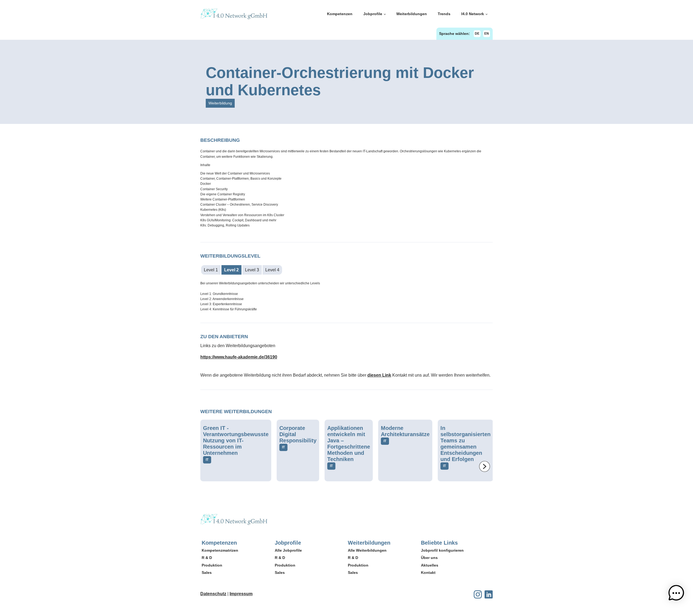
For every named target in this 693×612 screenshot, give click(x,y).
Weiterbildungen (411, 14)
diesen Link (379, 375)
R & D (207, 557)
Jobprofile (372, 14)
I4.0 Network (472, 14)
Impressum (241, 593)
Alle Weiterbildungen (367, 550)
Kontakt (428, 572)
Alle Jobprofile (288, 550)
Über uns (429, 557)
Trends (444, 14)
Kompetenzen (339, 14)
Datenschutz (213, 593)
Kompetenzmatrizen (220, 550)
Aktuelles (429, 565)
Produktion (212, 565)
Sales (207, 572)
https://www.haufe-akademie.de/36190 (238, 357)
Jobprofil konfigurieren (442, 550)
